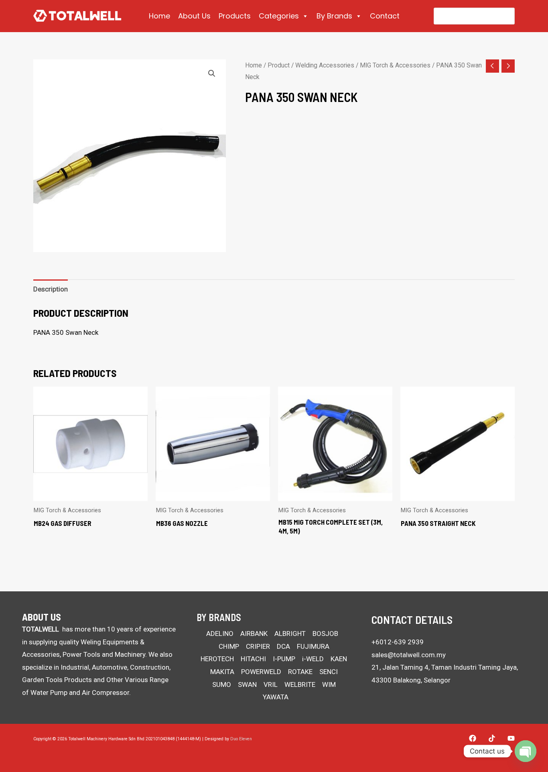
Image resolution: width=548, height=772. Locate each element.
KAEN (339, 659)
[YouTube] (511, 738)
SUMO (221, 684)
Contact (385, 16)
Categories (279, 16)
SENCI (328, 672)
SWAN (247, 684)
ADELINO (219, 633)
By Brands (334, 16)
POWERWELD (261, 672)
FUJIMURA (313, 646)
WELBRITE (299, 684)
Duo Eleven (241, 738)
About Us (194, 16)
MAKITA (222, 672)
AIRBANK (254, 633)
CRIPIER (258, 646)
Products (235, 16)
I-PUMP (284, 659)
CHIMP (229, 646)
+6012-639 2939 (397, 642)
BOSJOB (325, 633)
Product (279, 65)
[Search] (503, 16)
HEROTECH (217, 659)
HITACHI (253, 659)
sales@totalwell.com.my (408, 655)
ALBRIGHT (290, 633)
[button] (212, 73)
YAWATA (275, 697)
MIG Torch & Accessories (395, 65)
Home (159, 16)
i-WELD (313, 659)
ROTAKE (300, 672)
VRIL (271, 684)
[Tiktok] (491, 738)
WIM (329, 684)
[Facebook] (472, 738)
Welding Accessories (324, 65)
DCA (283, 646)
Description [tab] (50, 289)
